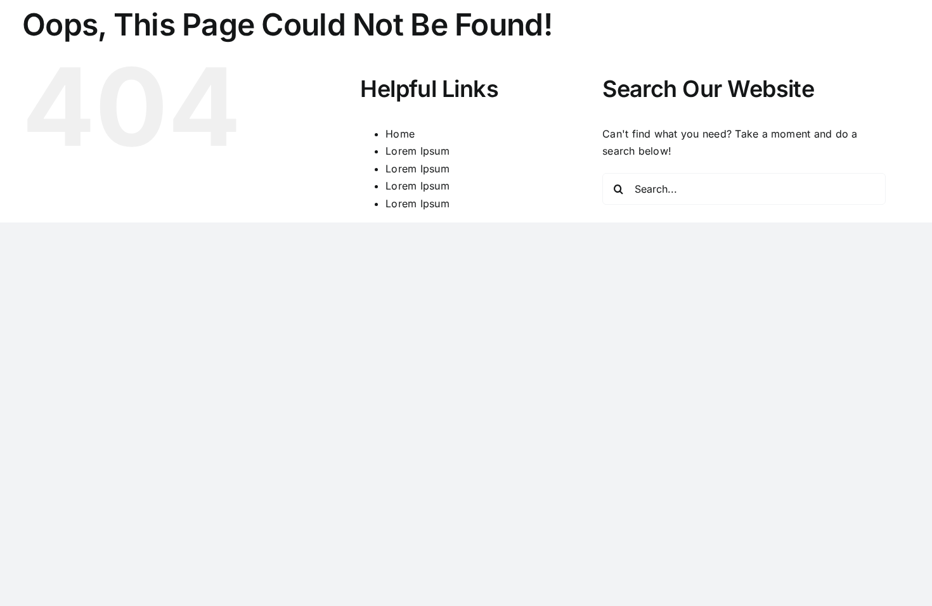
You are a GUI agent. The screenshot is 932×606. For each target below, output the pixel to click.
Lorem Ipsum (417, 151)
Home (400, 133)
